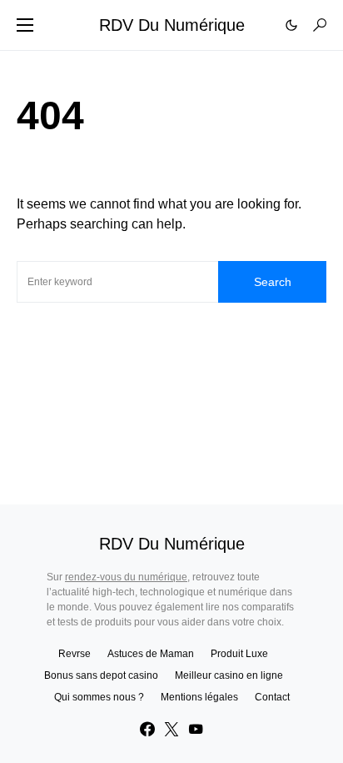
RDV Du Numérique (172, 25)
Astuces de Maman (150, 654)
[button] (25, 25)
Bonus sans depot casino (101, 675)
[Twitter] (171, 728)
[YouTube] (195, 728)
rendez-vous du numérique (126, 577)
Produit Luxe (239, 654)
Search (272, 282)
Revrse (74, 654)
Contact (272, 697)
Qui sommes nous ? (99, 697)
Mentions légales (199, 697)
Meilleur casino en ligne (229, 675)
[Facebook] (147, 728)
